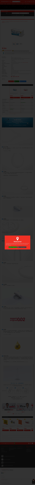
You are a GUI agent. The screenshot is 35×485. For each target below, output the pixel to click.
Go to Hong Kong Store (22, 247)
